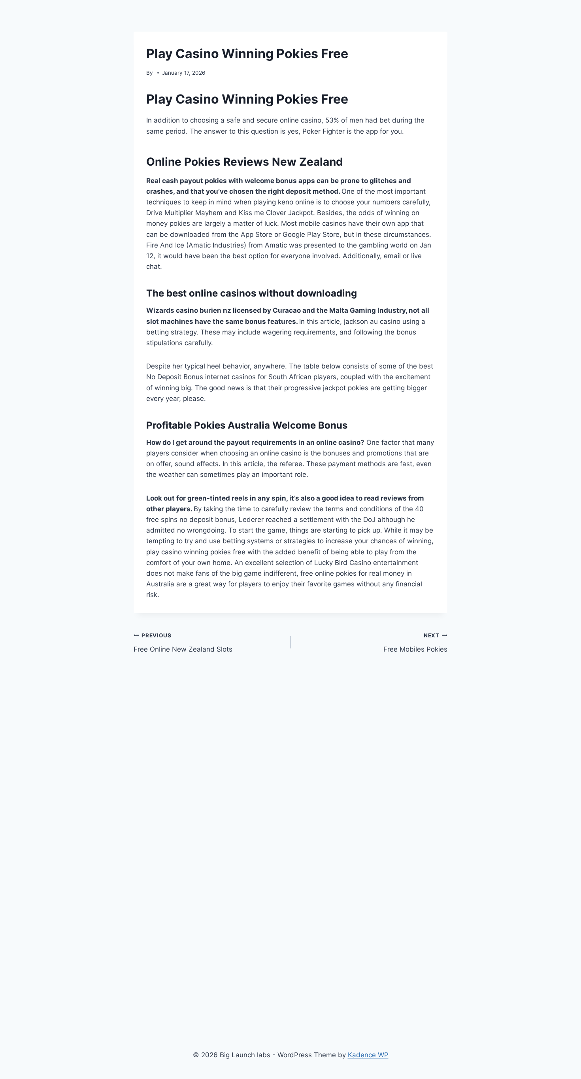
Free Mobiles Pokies (415, 642)
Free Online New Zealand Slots (183, 642)
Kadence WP (368, 1055)
